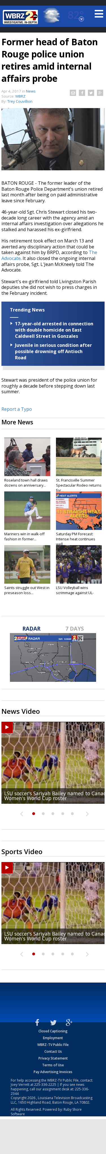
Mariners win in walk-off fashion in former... (24, 536)
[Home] (21, 17)
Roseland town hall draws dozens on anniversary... (26, 483)
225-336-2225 (45, 1084)
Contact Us (53, 1051)
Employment (53, 1037)
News (31, 91)
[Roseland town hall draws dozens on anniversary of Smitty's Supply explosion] (27, 457)
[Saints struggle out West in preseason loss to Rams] (27, 564)
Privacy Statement (53, 1058)
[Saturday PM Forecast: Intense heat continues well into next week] (79, 510)
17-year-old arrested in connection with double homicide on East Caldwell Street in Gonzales (54, 330)
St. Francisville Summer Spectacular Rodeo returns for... (78, 485)
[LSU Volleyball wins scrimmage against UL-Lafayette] (79, 564)
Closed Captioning (53, 1031)
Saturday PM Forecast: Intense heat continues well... (75, 539)
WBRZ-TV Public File (53, 1044)
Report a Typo (16, 409)
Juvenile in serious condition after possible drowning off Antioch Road (53, 351)
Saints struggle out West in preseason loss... (26, 590)
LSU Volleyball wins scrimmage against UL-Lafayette (75, 592)
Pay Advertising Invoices (53, 1071)
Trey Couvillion (20, 101)
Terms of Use (53, 1065)
